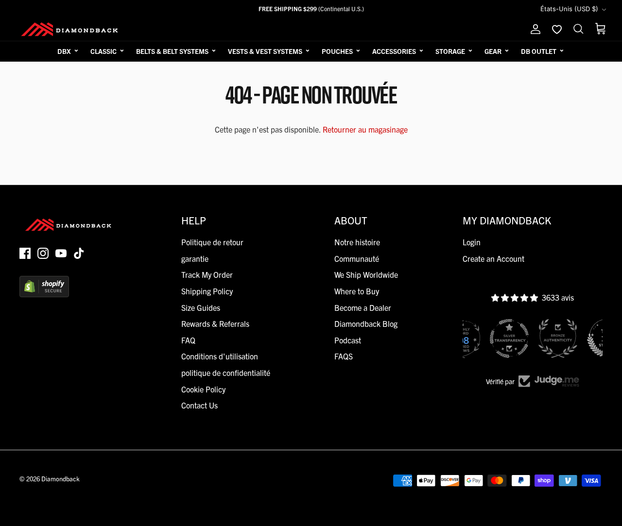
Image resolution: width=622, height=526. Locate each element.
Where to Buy (356, 291)
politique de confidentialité (225, 372)
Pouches (337, 51)
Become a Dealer (362, 307)
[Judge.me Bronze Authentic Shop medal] (557, 338)
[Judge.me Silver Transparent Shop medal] (509, 338)
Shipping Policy (207, 291)
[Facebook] (25, 253)
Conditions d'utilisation (219, 356)
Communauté (356, 258)
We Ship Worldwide (366, 274)
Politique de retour (212, 242)
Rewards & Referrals (215, 323)
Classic (103, 51)
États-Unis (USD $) (569, 9)
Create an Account (493, 258)
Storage (450, 51)
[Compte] (533, 29)
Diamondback (60, 479)
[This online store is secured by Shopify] (44, 294)
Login (472, 242)
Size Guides (200, 307)
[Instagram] (43, 253)
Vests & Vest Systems (265, 51)
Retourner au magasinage (365, 129)
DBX (64, 51)
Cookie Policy (203, 389)
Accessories (394, 51)
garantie (194, 258)
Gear (492, 51)
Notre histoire (357, 242)
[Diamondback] (69, 29)
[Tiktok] (79, 253)
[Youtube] (61, 253)
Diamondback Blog (365, 323)
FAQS (343, 356)
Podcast (347, 340)
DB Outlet (538, 51)
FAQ (188, 340)
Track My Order (207, 274)
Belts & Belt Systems (172, 51)
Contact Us (199, 405)
